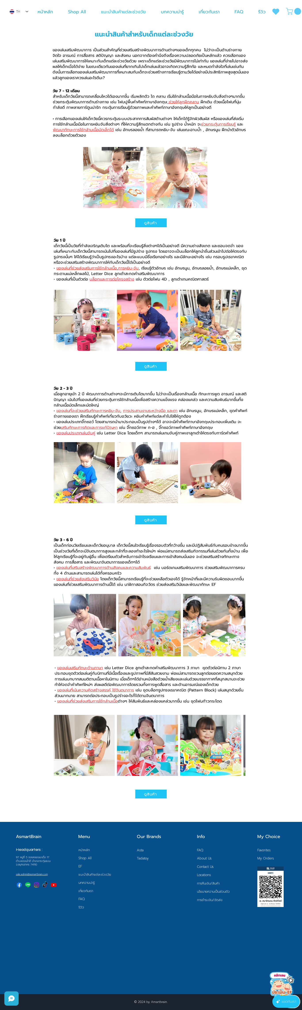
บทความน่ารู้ (86, 882)
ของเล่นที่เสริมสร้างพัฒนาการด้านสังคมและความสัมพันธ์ (103, 568)
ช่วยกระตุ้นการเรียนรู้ (218, 124)
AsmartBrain (28, 836)
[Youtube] (53, 885)
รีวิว (81, 907)
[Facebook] (19, 885)
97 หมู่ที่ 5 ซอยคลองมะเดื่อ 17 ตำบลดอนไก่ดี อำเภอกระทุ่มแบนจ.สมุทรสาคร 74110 (33, 861)
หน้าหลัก (84, 850)
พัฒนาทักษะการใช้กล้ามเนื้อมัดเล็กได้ (83, 130)
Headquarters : (29, 849)
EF (80, 866)
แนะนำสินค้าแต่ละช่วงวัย (94, 874)
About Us (204, 858)
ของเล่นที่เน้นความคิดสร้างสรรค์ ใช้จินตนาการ (95, 690)
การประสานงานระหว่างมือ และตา (150, 411)
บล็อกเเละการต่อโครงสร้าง (112, 279)
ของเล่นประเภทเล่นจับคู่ (75, 433)
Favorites (264, 850)
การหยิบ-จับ (128, 268)
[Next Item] (237, 745)
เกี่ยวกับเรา (85, 890)
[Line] (28, 885)
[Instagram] (36, 885)
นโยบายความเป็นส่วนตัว (213, 891)
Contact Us (205, 866)
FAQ (81, 899)
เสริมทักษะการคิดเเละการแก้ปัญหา (89, 427)
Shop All (85, 858)
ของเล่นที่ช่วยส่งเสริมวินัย (77, 579)
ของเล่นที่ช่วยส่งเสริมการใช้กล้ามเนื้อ (86, 268)
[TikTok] (45, 885)
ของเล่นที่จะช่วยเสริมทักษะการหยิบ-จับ (88, 411)
